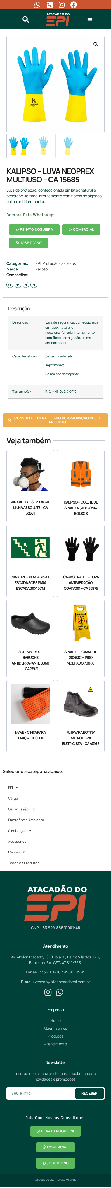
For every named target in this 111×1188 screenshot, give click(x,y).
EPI (38, 263)
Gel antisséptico (21, 809)
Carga (13, 798)
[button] (90, 19)
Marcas (14, 852)
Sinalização (17, 830)
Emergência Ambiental (26, 819)
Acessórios (17, 841)
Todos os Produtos (23, 862)
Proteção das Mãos (59, 263)
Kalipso (42, 269)
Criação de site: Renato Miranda (55, 1180)
